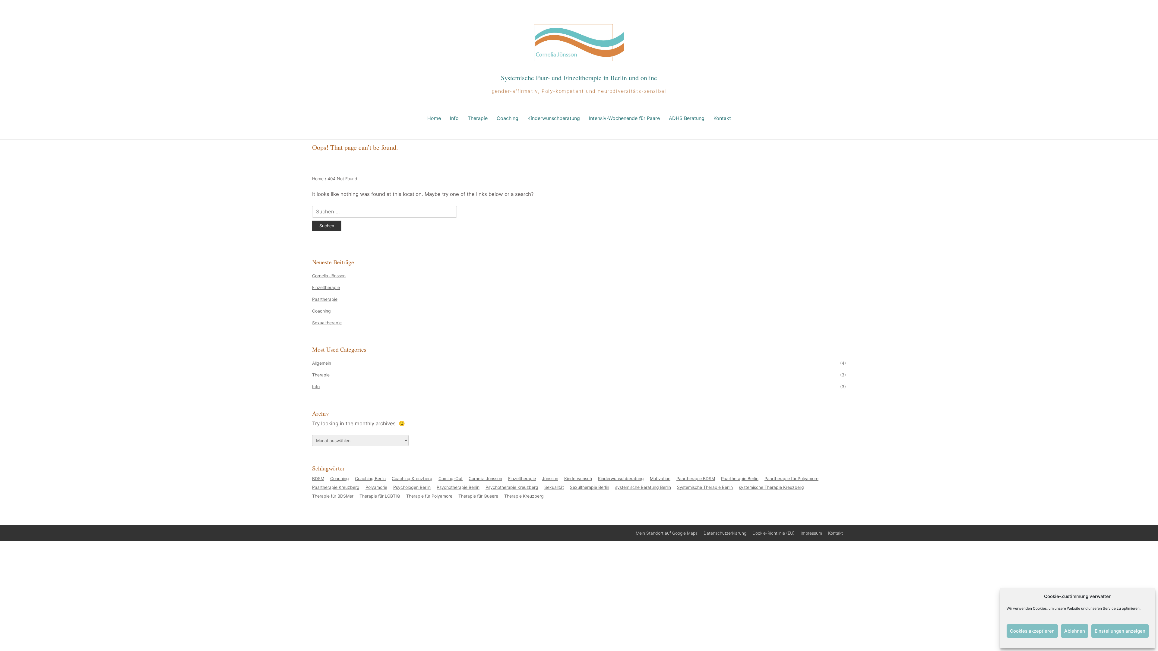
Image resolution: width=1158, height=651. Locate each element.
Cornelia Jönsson (329, 275)
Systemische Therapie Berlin (705, 487)
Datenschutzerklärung (725, 533)
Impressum (811, 533)
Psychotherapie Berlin (458, 487)
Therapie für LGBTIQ (379, 495)
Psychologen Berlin (412, 487)
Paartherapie (324, 299)
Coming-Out (450, 478)
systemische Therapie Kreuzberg (771, 487)
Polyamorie (376, 487)
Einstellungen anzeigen (1120, 631)
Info (454, 118)
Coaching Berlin (370, 478)
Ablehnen (1074, 631)
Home (434, 118)
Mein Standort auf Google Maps (667, 533)
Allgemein (321, 363)
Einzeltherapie (326, 287)
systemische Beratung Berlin (643, 487)
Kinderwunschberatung (553, 118)
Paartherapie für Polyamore (791, 478)
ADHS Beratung (686, 118)
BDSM (318, 478)
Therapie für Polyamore (429, 495)
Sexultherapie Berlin (589, 487)
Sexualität (554, 487)
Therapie (478, 118)
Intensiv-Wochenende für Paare (624, 118)
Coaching (507, 118)
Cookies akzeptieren (1032, 631)
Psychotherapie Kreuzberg (512, 487)
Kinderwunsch (578, 478)
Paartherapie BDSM (695, 478)
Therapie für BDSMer (332, 495)
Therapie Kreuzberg (524, 495)
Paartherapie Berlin (739, 478)
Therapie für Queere (478, 495)
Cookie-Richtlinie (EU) (773, 533)
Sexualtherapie (327, 322)
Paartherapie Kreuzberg (335, 487)
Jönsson (550, 478)
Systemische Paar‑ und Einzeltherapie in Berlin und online (579, 77)
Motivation (660, 478)
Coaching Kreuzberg (412, 478)
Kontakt (722, 118)
